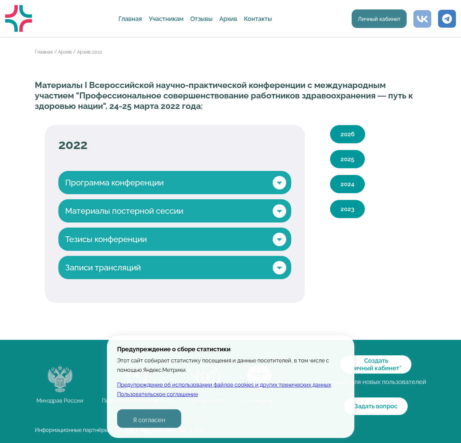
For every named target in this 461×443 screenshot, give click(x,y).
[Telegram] (447, 18)
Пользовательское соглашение (157, 394)
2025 (347, 159)
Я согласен (149, 419)
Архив (228, 18)
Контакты (258, 18)
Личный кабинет (379, 19)
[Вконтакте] (422, 18)
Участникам (166, 18)
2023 (347, 208)
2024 (347, 183)
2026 (348, 134)
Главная (130, 18)
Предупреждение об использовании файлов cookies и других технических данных (224, 385)
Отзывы (201, 18)
